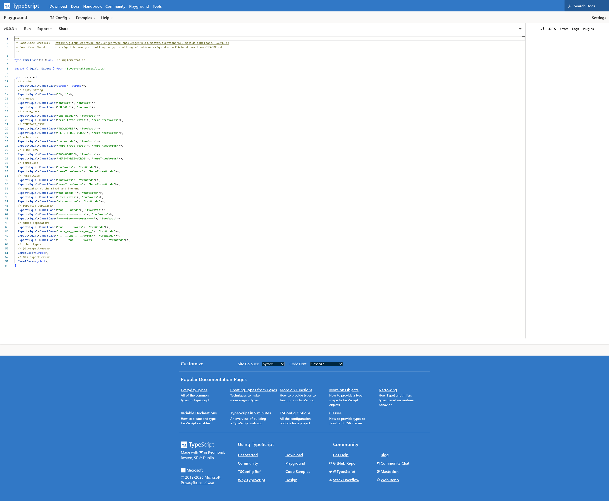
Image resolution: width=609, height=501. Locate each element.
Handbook (92, 6)
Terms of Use (203, 482)
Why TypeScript (251, 479)
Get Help (341, 454)
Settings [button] (599, 17)
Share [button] (64, 28)
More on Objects (344, 389)
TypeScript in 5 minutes (250, 412)
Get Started (248, 454)
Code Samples (297, 471)
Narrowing (388, 389)
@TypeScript (344, 471)
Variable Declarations (199, 412)
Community (115, 6)
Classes (335, 412)
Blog (385, 454)
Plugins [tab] (588, 28)
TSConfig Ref (249, 471)
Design (291, 479)
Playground (139, 6)
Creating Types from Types (253, 389)
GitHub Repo (344, 463)
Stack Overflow (346, 479)
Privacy (187, 482)
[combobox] (591, 5)
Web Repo (390, 479)
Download (58, 6)
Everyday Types (194, 389)
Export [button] (43, 28)
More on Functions (296, 389)
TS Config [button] (58, 17)
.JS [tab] (542, 28)
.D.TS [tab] (552, 28)
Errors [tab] (564, 28)
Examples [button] (84, 17)
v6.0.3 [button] (9, 28)
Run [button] (27, 28)
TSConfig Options (295, 412)
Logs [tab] (575, 28)
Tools (157, 6)
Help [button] (105, 17)
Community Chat (395, 463)
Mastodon (389, 471)
